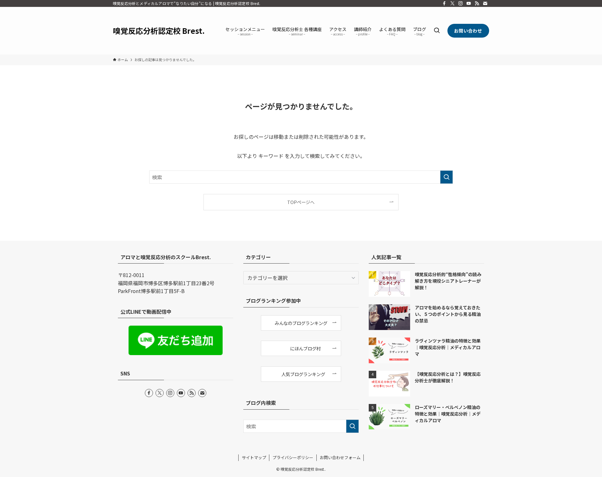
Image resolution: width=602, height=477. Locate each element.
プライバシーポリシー (292, 457)
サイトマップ (254, 457)
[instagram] (461, 3)
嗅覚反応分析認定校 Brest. (159, 30)
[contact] (485, 3)
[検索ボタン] (437, 31)
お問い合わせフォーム (340, 457)
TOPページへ (300, 202)
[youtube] (469, 3)
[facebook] (444, 3)
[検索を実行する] (446, 177)
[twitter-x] (452, 3)
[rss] (477, 3)
